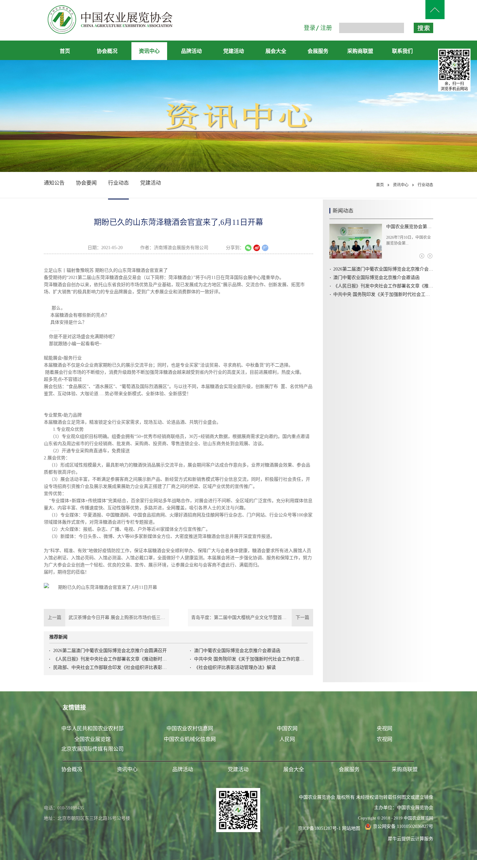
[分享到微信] (248, 248)
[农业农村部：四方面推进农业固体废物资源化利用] (355, 241)
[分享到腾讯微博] (265, 248)
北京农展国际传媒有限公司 (92, 749)
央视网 (384, 728)
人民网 (287, 739)
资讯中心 (401, 185)
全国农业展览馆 (92, 739)
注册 (326, 28)
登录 (309, 28)
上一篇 (106, 617)
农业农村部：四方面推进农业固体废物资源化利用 (409, 226)
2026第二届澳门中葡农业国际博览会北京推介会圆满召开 (110, 650)
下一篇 (252, 617)
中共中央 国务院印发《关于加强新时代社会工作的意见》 (251, 659)
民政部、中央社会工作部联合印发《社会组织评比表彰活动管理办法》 (110, 667)
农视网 (384, 739)
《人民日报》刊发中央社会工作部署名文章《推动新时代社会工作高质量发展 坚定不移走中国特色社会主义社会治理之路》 (110, 659)
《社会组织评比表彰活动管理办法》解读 (235, 667)
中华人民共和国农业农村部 (92, 728)
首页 (65, 51)
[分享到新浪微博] (256, 248)
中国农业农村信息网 (189, 728)
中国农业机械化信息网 (190, 739)
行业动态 (425, 185)
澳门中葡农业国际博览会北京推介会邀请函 (237, 650)
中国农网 (287, 728)
